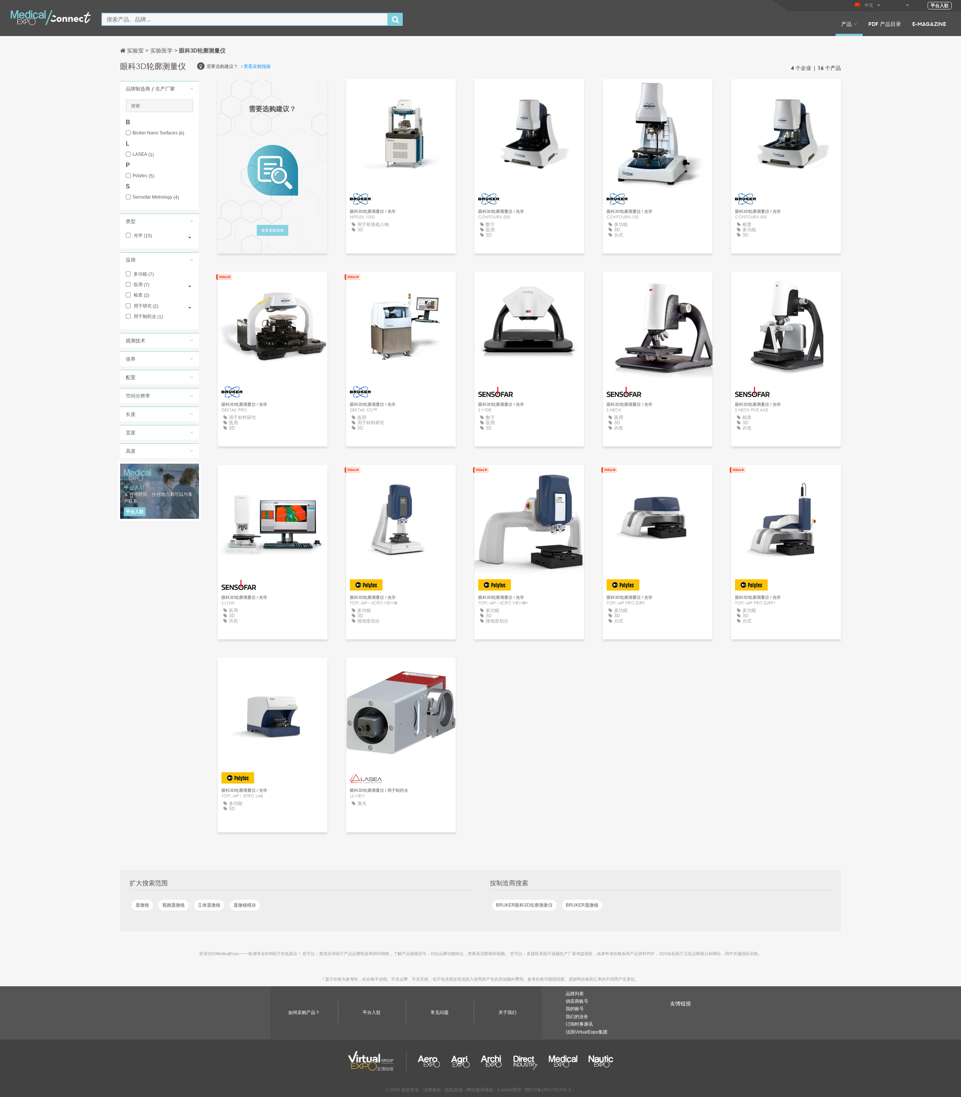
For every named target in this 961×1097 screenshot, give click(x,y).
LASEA (143, 154)
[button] (159, 88)
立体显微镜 (209, 905)
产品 (846, 23)
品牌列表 (575, 993)
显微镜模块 (244, 905)
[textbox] (244, 19)
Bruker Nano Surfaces (158, 133)
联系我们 (400, 92)
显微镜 (142, 905)
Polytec (143, 176)
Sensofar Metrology (156, 197)
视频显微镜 (173, 905)
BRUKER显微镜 (582, 905)
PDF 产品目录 (884, 23)
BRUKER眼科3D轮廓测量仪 (524, 905)
